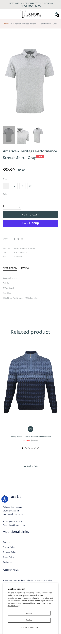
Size (5, 179)
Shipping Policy (9, 552)
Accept (29, 613)
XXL (30, 186)
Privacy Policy (13, 605)
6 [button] (38, 448)
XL (23, 186)
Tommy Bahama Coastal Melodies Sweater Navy (30, 436)
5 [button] (35, 448)
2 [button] (26, 448)
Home (6, 23)
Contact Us (7, 562)
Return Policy (8, 557)
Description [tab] (10, 268)
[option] (30, 395)
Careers (6, 542)
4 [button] (32, 448)
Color (5, 194)
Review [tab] (25, 268)
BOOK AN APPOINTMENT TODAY (37, 4)
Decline (29, 620)
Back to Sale (32, 466)
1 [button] (22, 448)
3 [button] (29, 448)
